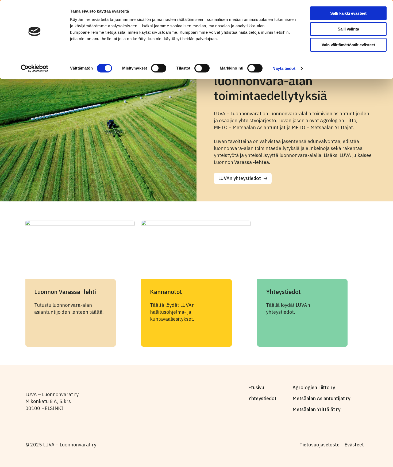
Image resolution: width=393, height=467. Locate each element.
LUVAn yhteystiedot (239, 178)
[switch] (158, 68)
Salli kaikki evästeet (348, 13)
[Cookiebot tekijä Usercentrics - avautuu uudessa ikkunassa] (34, 68)
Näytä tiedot (283, 68)
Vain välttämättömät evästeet (348, 45)
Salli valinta (348, 29)
